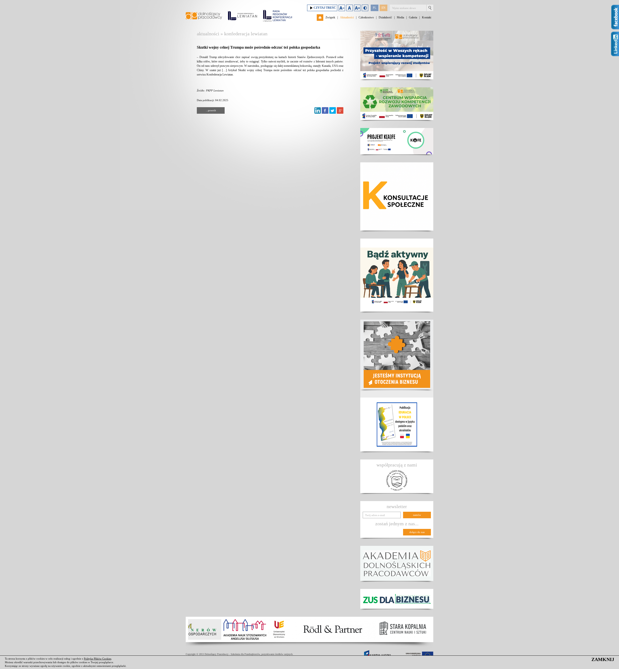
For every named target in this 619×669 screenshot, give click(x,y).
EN (383, 7)
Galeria (413, 17)
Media (400, 17)
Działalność (385, 17)
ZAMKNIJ (602, 659)
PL (374, 7)
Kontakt (426, 17)
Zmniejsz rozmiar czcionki (342, 8)
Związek (330, 17)
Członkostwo (366, 17)
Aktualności (347, 17)
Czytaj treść (325, 7)
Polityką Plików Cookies (97, 658)
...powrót (211, 110)
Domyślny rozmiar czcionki (349, 8)
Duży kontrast (365, 8)
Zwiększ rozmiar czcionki (357, 8)
